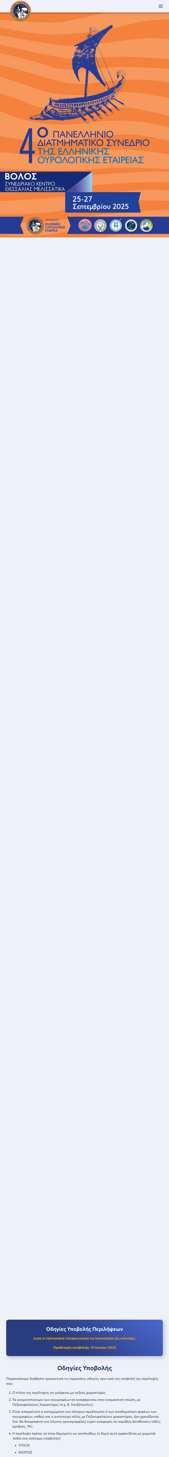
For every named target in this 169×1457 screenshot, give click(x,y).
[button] (161, 6)
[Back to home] (20, 11)
